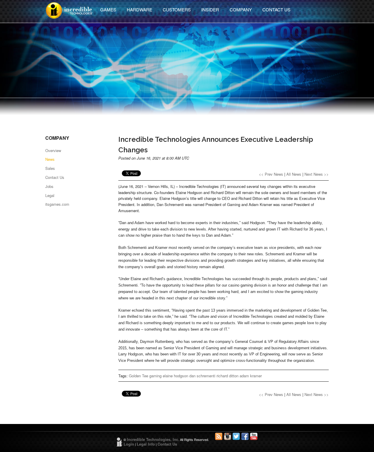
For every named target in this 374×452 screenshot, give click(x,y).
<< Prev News (271, 174)
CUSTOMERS (177, 9)
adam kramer (251, 375)
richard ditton (227, 375)
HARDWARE (139, 9)
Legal (49, 195)
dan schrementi (202, 375)
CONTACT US (276, 9)
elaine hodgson (175, 375)
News (50, 159)
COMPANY (241, 9)
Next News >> (316, 174)
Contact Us (54, 177)
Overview (53, 150)
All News (293, 174)
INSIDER (210, 9)
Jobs (49, 186)
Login (129, 444)
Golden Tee (138, 375)
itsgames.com (57, 204)
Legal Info (146, 444)
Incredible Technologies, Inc (152, 439)
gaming (155, 375)
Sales (50, 168)
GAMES (108, 9)
